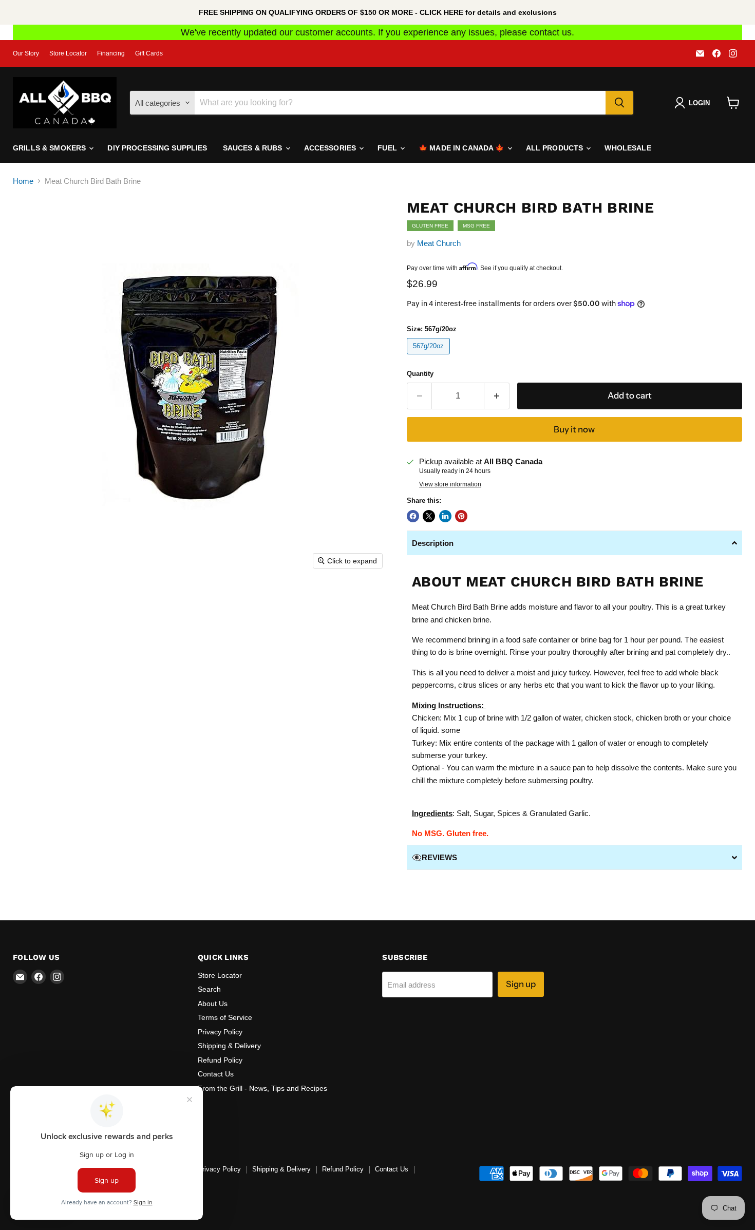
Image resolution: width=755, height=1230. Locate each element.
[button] (574, 543)
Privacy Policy (220, 1032)
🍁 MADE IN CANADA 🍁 (462, 148)
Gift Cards (149, 53)
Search (209, 989)
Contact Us (216, 1074)
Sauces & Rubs (254, 148)
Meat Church (439, 243)
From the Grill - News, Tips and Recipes (262, 1088)
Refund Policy (220, 1060)
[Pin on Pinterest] (461, 516)
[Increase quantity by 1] (496, 396)
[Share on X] (429, 516)
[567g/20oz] (430, 356)
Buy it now (574, 429)
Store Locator (68, 53)
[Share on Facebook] (413, 516)
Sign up (521, 984)
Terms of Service (225, 1017)
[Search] (619, 103)
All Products (556, 148)
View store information (450, 484)
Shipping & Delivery (229, 1046)
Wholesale (628, 148)
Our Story (26, 53)
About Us (213, 1003)
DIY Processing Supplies (157, 148)
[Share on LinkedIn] (445, 516)
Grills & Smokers (50, 148)
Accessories (331, 148)
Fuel (388, 148)
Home (23, 181)
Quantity (420, 373)
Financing (111, 53)
